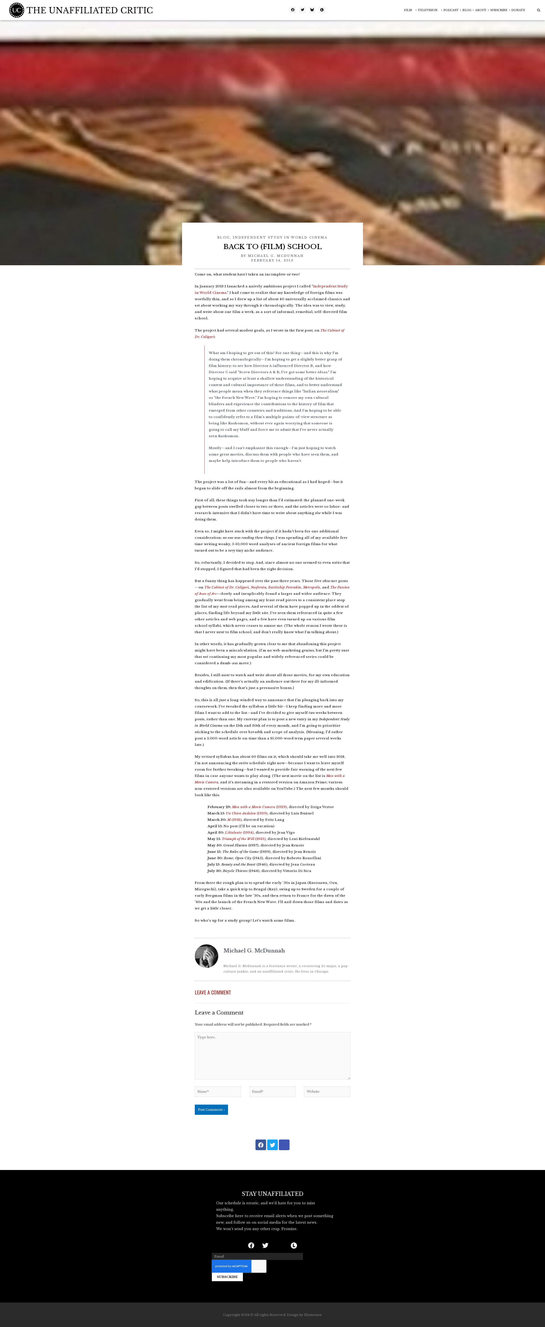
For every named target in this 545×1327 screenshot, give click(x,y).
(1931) (234, 820)
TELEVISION (427, 10)
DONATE (518, 10)
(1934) (239, 832)
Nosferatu (259, 587)
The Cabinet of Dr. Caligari (226, 587)
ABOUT (480, 10)
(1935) (244, 839)
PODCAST (451, 10)
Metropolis (311, 587)
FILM (408, 10)
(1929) (259, 807)
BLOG (466, 10)
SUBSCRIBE (499, 10)
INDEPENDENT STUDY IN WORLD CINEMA (280, 237)
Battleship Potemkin (284, 587)
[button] (538, 10)
